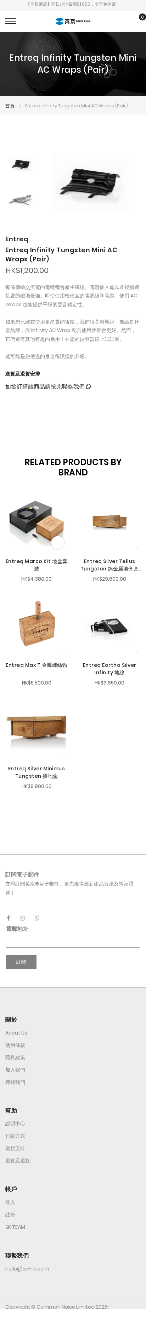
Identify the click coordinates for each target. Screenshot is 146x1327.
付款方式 (15, 1135)
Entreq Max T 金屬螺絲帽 (36, 665)
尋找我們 (15, 1082)
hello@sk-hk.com (27, 1268)
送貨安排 (15, 1148)
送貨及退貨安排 (22, 373)
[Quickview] (13, 498)
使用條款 (15, 1045)
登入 (10, 1202)
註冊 (10, 1214)
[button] (11, 510)
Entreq (16, 239)
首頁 (10, 105)
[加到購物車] (57, 542)
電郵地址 (17, 929)
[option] (21, 164)
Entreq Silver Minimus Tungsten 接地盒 (36, 772)
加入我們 (15, 1069)
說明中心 (15, 1123)
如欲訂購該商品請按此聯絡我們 (45, 387)
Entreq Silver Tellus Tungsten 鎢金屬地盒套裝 (109, 565)
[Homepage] (73, 1318)
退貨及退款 (17, 1160)
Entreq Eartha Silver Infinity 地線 (109, 669)
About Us (16, 1032)
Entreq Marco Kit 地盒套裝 (37, 565)
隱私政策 (15, 1057)
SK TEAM (15, 1227)
